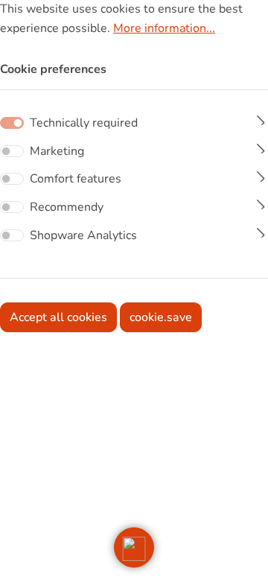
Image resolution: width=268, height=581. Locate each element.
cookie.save (161, 317)
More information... (164, 28)
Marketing (57, 151)
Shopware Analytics (83, 235)
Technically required (84, 123)
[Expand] (261, 118)
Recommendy (66, 207)
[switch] (12, 151)
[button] (134, 547)
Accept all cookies (58, 317)
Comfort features (75, 179)
